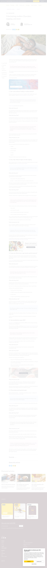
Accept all (28, 561)
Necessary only (39, 561)
